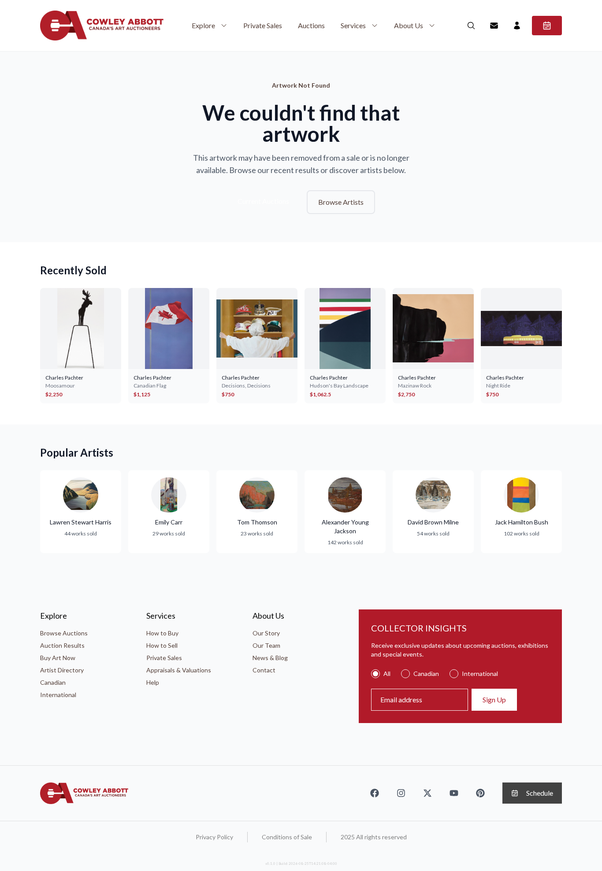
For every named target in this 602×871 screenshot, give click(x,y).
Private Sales (262, 25)
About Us (408, 25)
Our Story (266, 633)
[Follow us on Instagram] (401, 793)
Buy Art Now (57, 657)
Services (353, 25)
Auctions (311, 25)
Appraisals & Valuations (178, 670)
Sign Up (494, 699)
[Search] (471, 25)
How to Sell (162, 645)
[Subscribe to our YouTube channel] (454, 793)
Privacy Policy (214, 837)
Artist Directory (62, 670)
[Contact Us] (494, 25)
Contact (264, 670)
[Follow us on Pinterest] (480, 793)
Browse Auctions (64, 633)
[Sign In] (517, 25)
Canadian (53, 682)
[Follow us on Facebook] (374, 793)
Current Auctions (263, 201)
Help (152, 682)
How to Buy (162, 633)
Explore (203, 25)
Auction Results (62, 645)
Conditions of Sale (287, 837)
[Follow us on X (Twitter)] (427, 793)
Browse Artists (341, 202)
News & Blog (270, 657)
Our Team (266, 645)
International (58, 694)
